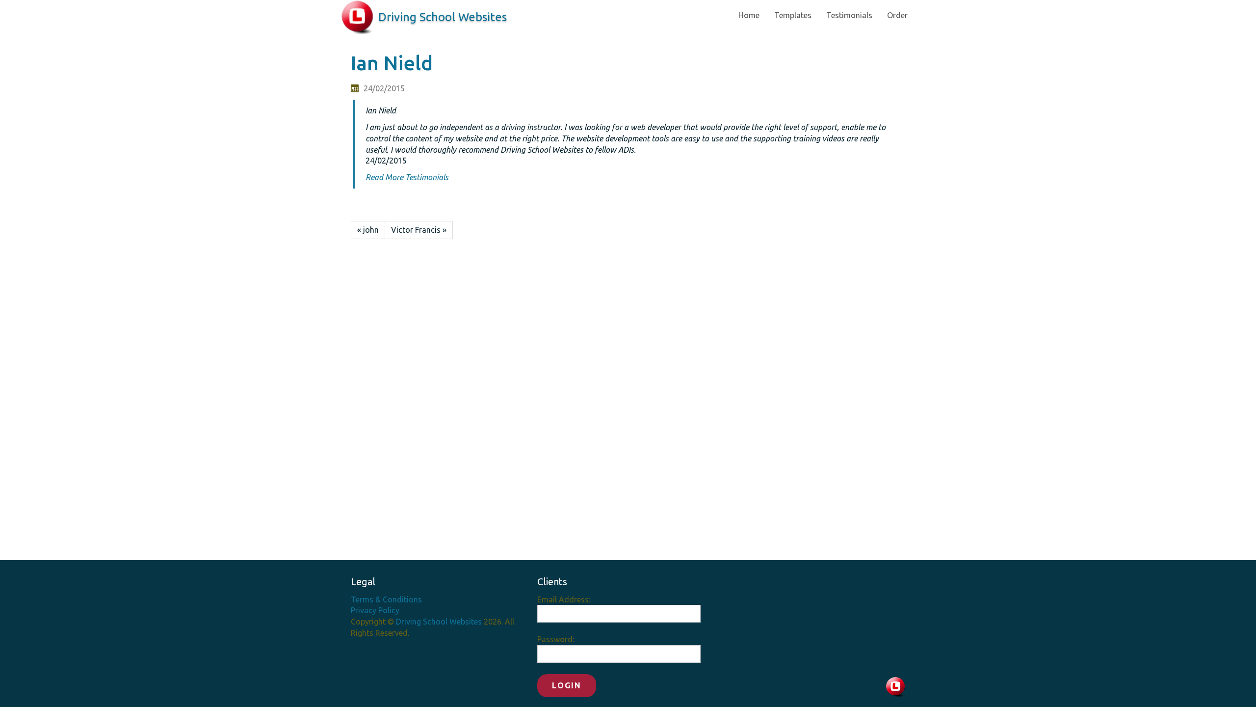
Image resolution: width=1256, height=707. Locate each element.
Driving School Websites (442, 17)
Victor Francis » (418, 229)
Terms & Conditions (386, 599)
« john (368, 229)
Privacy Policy (375, 610)
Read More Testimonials (407, 177)
